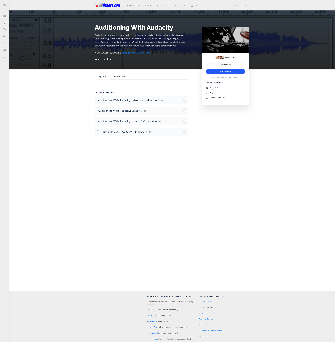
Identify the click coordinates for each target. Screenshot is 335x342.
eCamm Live (153, 339)
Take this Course (225, 71)
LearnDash (152, 315)
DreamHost (152, 321)
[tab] (102, 77)
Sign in (245, 5)
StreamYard (153, 333)
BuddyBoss (152, 310)
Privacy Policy (204, 325)
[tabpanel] (141, 82)
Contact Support (205, 301)
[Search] (235, 5)
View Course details (104, 59)
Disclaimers (204, 336)
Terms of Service (206, 319)
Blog (201, 313)
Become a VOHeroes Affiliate (210, 330)
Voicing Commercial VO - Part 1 (136, 52)
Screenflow (152, 327)
